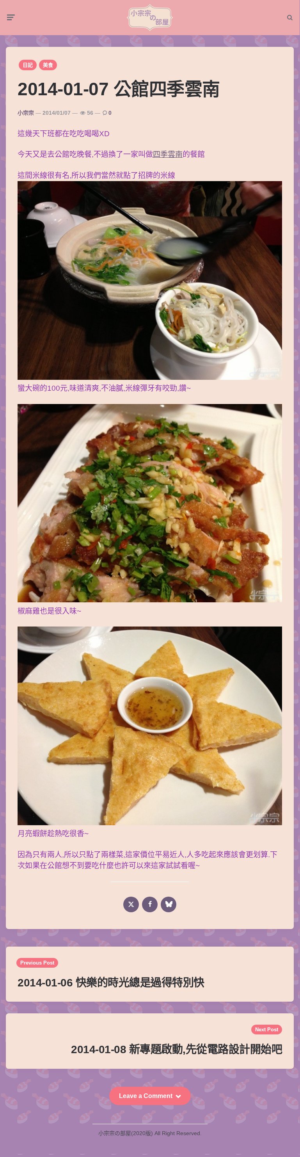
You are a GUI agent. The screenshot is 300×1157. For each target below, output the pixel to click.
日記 (28, 65)
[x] (131, 904)
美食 (48, 65)
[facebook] (150, 904)
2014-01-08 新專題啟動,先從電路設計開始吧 (176, 1049)
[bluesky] (168, 904)
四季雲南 (168, 154)
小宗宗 (26, 113)
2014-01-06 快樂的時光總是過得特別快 (111, 983)
